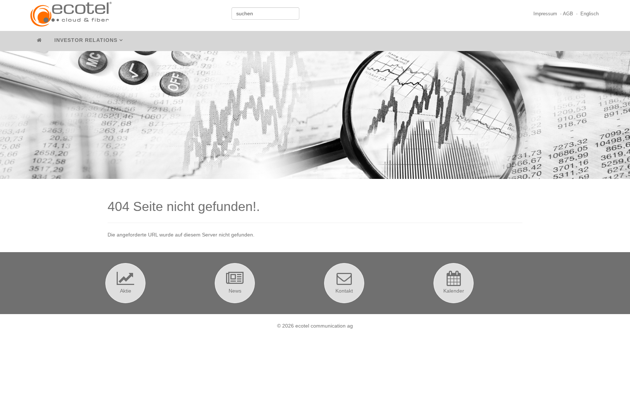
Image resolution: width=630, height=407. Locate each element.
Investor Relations (85, 40)
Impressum (545, 13)
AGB (568, 13)
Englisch (589, 13)
